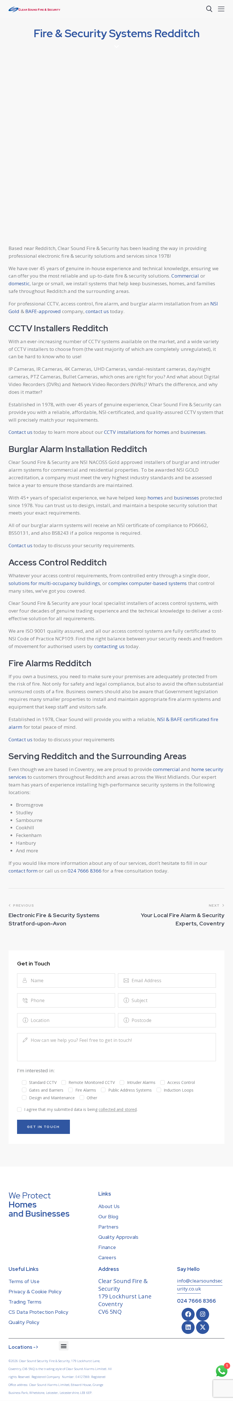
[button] (221, 9)
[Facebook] (188, 1314)
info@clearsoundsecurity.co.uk (199, 1284)
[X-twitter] (202, 1327)
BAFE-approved (43, 311)
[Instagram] (202, 1314)
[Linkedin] (188, 1327)
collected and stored (118, 1110)
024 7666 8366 (196, 1301)
